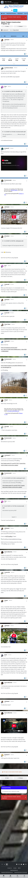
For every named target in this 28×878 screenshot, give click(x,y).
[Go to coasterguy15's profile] (2, 456)
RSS (20, 868)
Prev (5, 36)
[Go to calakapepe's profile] (2, 40)
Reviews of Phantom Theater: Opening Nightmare (11, 17)
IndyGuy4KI (7, 341)
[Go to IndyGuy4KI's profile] (2, 342)
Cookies (14, 868)
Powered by (20, 872)
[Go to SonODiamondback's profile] (2, 68)
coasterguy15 (7, 455)
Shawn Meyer (7, 324)
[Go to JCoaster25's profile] (2, 149)
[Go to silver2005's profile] (2, 427)
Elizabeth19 (7, 754)
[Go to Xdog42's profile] (2, 400)
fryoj (5, 501)
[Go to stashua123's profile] (2, 30)
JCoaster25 (6, 148)
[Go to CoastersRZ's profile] (2, 285)
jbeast (5, 654)
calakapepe (6, 39)
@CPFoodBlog (9, 536)
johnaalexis (6, 236)
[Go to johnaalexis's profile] (2, 236)
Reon (5, 86)
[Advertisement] (14, 815)
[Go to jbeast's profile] (2, 655)
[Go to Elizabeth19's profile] (2, 755)
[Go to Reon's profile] (2, 87)
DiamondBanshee (8, 551)
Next (23, 36)
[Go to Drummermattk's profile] (2, 181)
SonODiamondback (8, 67)
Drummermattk (19, 131)
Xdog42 (6, 400)
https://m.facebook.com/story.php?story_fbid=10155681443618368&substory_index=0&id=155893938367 (14, 349)
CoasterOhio (7, 572)
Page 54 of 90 (13, 36)
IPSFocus (16, 870)
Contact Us (9, 868)
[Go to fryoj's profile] (2, 502)
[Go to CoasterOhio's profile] (2, 573)
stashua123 (5, 30)
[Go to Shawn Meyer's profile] (2, 325)
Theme (11, 870)
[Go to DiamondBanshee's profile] (2, 552)
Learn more (2, 2)
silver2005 (17, 91)
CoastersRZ (6, 284)
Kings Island (16, 30)
